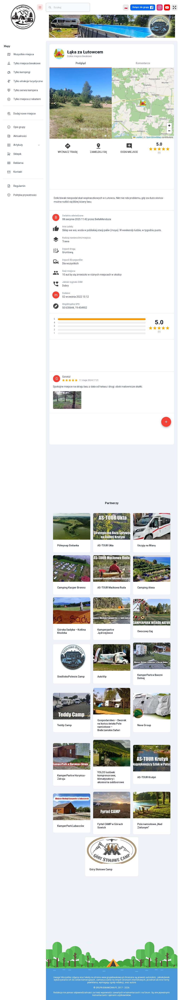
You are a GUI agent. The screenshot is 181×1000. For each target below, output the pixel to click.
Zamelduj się (98, 152)
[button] (23, 145)
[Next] (106, 103)
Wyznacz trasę (68, 152)
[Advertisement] (111, 173)
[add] (166, 422)
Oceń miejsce (129, 152)
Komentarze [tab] (143, 63)
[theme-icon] (10, 54)
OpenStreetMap (153, 137)
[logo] (23, 17)
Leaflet (138, 137)
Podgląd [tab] (81, 63)
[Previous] (55, 103)
